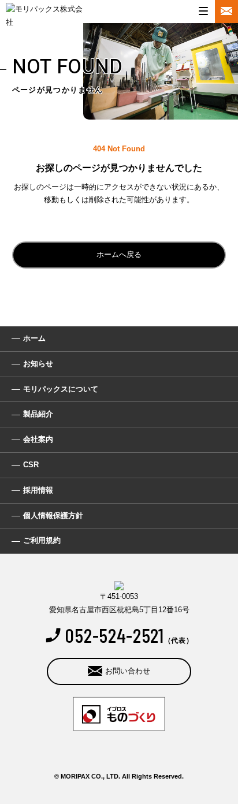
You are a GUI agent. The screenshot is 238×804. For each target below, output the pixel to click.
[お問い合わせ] (226, 11)
